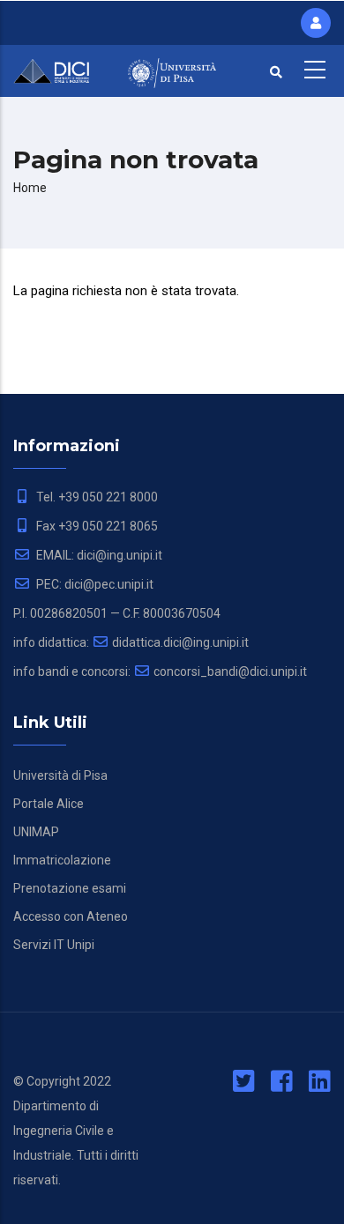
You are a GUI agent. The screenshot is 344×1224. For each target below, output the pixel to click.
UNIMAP (36, 832)
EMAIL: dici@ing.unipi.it (98, 555)
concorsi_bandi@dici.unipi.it (230, 671)
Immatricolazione (62, 860)
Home (30, 188)
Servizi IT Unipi (53, 945)
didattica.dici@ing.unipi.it (180, 642)
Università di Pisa (60, 775)
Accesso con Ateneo (70, 916)
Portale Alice (48, 804)
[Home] (57, 69)
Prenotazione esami (69, 888)
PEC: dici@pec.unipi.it (93, 584)
